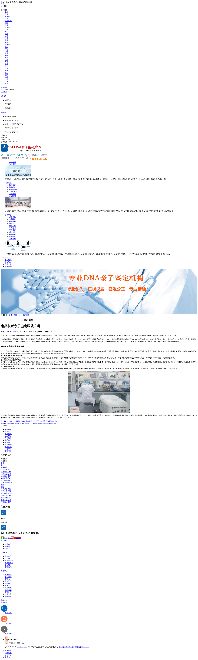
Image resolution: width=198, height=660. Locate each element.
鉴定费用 (12, 194)
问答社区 (8, 183)
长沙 (6, 66)
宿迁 (6, 49)
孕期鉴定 (12, 187)
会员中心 (8, 266)
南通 (6, 42)
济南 (6, 60)
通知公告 (12, 232)
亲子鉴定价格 (6, 489)
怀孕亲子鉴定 (6, 474)
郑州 (6, 62)
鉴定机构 (12, 217)
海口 (6, 73)
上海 (6, 29)
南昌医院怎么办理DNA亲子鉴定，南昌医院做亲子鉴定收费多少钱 (28, 423)
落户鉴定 (12, 228)
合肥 (6, 53)
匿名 (2, 465)
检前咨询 (3, 96)
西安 (6, 83)
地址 (2, 487)
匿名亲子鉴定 (6, 472)
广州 (6, 68)
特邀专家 (12, 236)
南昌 (2, 4)
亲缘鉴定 (12, 162)
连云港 (7, 44)
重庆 (6, 75)
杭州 (6, 51)
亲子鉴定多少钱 (6, 493)
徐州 (6, 36)
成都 (6, 77)
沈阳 (6, 23)
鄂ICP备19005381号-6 (66, 647)
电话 (2, 485)
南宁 (6, 70)
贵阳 (6, 79)
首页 (2, 89)
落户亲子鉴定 (6, 480)
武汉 (6, 64)
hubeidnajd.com (22, 647)
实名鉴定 (12, 230)
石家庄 (7, 16)
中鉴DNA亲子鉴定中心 (14, 331)
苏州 (6, 40)
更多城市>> (5, 87)
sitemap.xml (85, 647)
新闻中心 (8, 215)
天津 (6, 14)
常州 (6, 38)
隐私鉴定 (12, 185)
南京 (6, 31)
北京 (6, 12)
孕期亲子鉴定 (6, 502)
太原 (6, 18)
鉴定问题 (12, 234)
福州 (6, 55)
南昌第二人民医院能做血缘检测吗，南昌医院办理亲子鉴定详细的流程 (30, 421)
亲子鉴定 (8, 544)
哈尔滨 (7, 27)
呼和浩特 (8, 21)
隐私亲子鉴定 (6, 476)
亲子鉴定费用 (6, 491)
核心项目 (3, 112)
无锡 (6, 34)
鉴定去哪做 (13, 189)
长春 (6, 25)
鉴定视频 (12, 239)
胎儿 (2, 463)
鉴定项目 (4, 540)
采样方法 (8, 258)
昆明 (6, 81)
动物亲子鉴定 (6, 478)
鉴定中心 (8, 264)
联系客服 (4, 92)
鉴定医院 (12, 196)
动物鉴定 (12, 164)
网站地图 (78, 647)
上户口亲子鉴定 (6, 482)
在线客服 (4, 135)
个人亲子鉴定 (6, 469)
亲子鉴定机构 (6, 495)
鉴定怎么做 (13, 191)
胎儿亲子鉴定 (6, 500)
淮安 (6, 47)
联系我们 (8, 262)
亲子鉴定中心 (6, 498)
